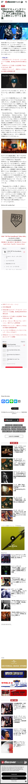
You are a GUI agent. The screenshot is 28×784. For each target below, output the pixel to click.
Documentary (18, 425)
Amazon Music (21, 244)
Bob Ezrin (9, 425)
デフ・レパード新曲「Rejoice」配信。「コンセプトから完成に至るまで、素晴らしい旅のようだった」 (19, 592)
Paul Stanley (6, 429)
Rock (14, 429)
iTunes (24, 242)
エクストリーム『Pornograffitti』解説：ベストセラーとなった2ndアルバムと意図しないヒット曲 (18, 580)
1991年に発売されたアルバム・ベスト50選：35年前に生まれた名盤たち (18, 602)
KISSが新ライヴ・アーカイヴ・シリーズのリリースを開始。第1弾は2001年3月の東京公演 (14, 61)
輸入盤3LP (11, 242)
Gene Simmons (16, 427)
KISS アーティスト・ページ (10, 304)
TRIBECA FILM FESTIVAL (19, 431)
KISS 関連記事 (7, 307)
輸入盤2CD (18, 242)
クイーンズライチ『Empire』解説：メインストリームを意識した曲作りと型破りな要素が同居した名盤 (18, 569)
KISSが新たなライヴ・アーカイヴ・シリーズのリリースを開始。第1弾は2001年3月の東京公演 (15, 311)
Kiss (24, 427)
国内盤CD (4, 242)
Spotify (13, 244)
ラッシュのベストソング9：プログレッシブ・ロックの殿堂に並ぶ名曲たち (19, 556)
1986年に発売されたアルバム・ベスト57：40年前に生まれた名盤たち (18, 613)
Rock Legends (22, 429)
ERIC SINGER (7, 427)
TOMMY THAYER (7, 431)
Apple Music (6, 244)
